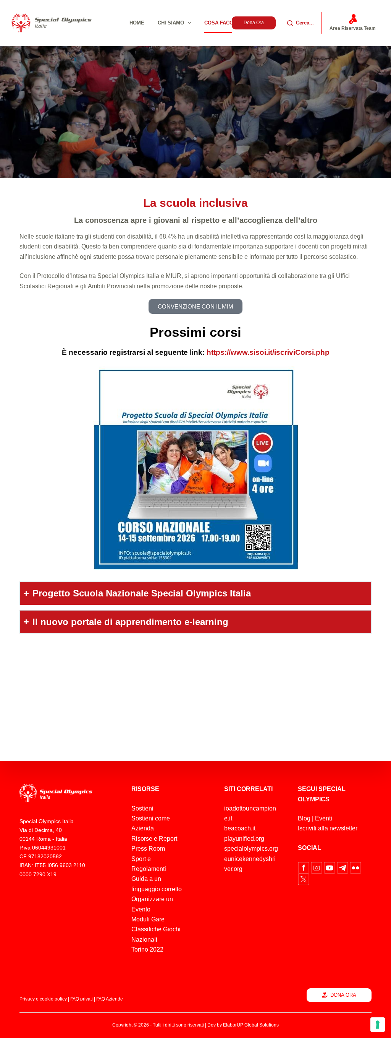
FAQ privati (81, 999)
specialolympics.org (251, 848)
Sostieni (142, 808)
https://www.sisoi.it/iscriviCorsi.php (268, 352)
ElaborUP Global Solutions (251, 1025)
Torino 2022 (147, 949)
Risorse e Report (154, 838)
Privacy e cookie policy (43, 999)
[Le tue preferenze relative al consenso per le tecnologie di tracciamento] (377, 1024)
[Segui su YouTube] (330, 867)
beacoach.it (239, 828)
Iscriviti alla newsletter (327, 828)
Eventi (323, 818)
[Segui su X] (303, 879)
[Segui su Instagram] (317, 867)
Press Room (148, 848)
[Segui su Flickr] (355, 867)
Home (136, 23)
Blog (304, 818)
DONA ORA (343, 995)
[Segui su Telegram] (343, 867)
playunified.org (244, 838)
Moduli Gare (148, 919)
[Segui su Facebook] (304, 867)
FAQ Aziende (109, 999)
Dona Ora (254, 22)
